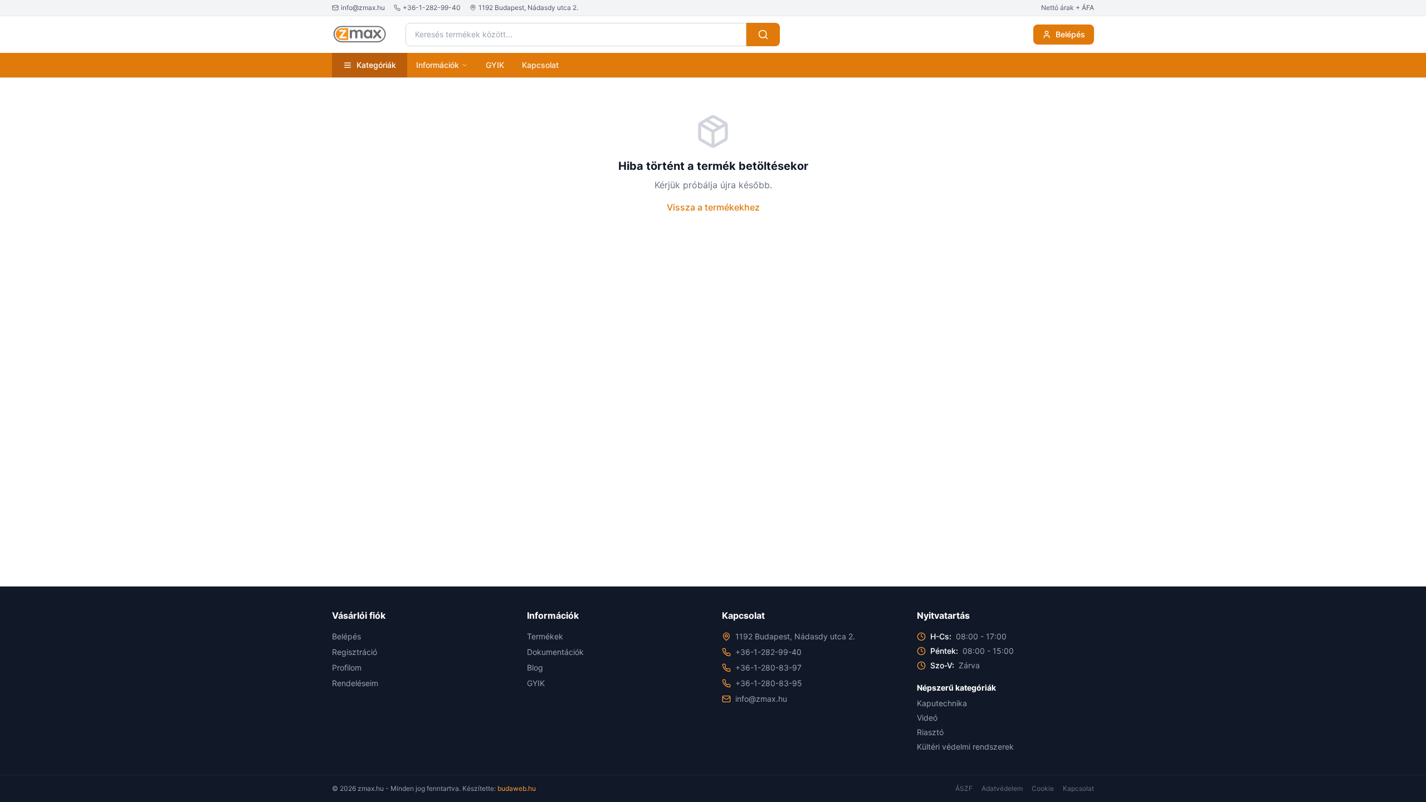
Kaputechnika (942, 703)
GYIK (495, 65)
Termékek (545, 636)
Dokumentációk (555, 652)
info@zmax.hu (761, 698)
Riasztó (930, 732)
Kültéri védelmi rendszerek (965, 746)
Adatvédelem (1002, 788)
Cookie (1043, 788)
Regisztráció (354, 652)
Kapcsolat (540, 65)
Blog (535, 667)
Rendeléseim (355, 683)
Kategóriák (376, 65)
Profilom (347, 667)
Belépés (1070, 34)
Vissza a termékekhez (713, 207)
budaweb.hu (516, 788)
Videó (927, 717)
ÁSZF (964, 788)
